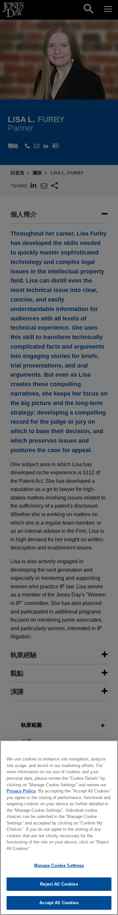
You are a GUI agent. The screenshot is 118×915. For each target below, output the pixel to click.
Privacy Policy (21, 791)
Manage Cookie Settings (59, 865)
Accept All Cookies (58, 902)
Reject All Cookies (59, 884)
